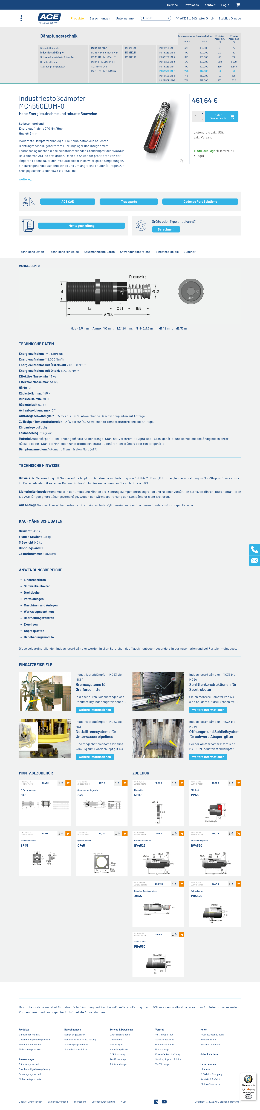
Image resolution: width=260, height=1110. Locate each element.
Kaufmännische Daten (99, 252)
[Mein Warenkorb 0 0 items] (238, 5)
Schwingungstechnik (30, 1044)
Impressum (80, 1101)
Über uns (205, 1069)
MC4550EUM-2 (167, 80)
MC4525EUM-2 (167, 57)
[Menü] (254, 1075)
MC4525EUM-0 (167, 47)
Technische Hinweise (64, 252)
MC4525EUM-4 (167, 66)
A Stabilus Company (211, 1074)
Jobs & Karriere (209, 1054)
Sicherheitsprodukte (30, 1049)
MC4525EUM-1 (167, 52)
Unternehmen (208, 1064)
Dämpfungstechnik (29, 1034)
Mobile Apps (116, 1044)
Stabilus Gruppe (230, 18)
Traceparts (129, 201)
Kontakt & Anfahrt (210, 1079)
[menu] (103, 18)
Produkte (24, 1029)
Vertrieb (159, 1029)
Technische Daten (31, 252)
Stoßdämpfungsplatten (52, 66)
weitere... (26, 179)
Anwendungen (27, 1059)
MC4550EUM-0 (167, 71)
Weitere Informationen (95, 710)
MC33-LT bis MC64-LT (103, 61)
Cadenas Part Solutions (200, 201)
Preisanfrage (162, 1049)
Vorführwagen (162, 1064)
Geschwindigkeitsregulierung (34, 1039)
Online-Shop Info (164, 1044)
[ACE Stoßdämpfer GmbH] (49, 18)
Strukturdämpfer (49, 61)
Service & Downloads (121, 1029)
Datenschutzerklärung (103, 1101)
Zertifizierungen (118, 1059)
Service (172, 5)
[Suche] (168, 18)
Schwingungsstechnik (76, 1044)
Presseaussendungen (212, 1034)
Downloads (191, 5)
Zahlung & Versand (58, 1101)
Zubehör (190, 252)
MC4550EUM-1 (167, 75)
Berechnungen (72, 1029)
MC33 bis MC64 (99, 47)
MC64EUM (130, 57)
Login (225, 5)
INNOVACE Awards (211, 1044)
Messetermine (208, 1039)
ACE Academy (117, 1054)
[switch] (248, 1096)
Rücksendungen (118, 1064)
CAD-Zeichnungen (120, 1034)
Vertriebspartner (164, 1034)
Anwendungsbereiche (135, 252)
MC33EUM (130, 47)
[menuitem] (77, 18)
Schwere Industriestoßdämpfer (57, 57)
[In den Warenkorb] (68, 783)
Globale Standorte (210, 1084)
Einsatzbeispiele (167, 252)
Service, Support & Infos (168, 1059)
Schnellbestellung (164, 1039)
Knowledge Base (119, 1049)
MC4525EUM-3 (167, 61)
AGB (123, 1101)
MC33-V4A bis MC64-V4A (105, 52)
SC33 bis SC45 (99, 66)
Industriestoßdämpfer (52, 52)
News (204, 1029)
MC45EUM (130, 52)
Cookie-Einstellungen (30, 1101)
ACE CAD (67, 201)
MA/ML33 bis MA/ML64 (103, 71)
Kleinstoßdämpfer (50, 47)
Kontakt (210, 5)
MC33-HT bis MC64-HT (103, 57)
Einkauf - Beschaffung (167, 1054)
